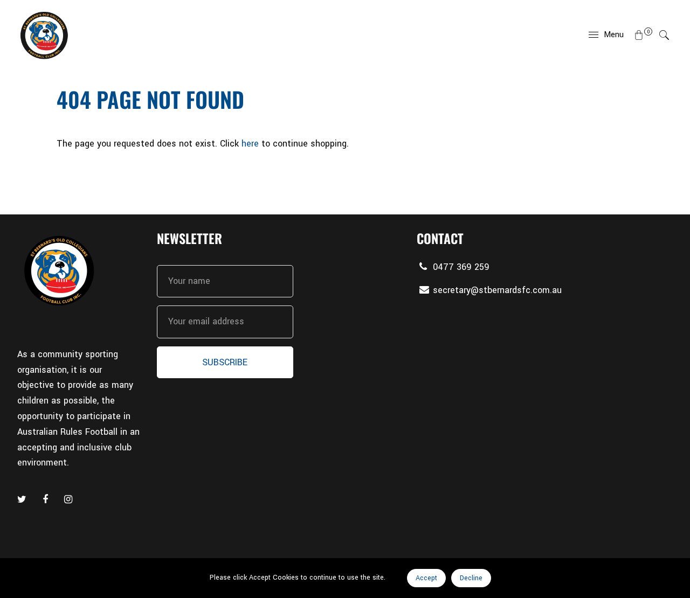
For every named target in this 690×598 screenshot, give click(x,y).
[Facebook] (47, 499)
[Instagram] (69, 499)
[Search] (664, 35)
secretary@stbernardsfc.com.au (497, 290)
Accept (426, 578)
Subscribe (224, 362)
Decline (471, 578)
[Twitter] (23, 499)
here (250, 143)
